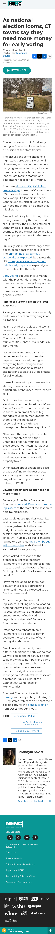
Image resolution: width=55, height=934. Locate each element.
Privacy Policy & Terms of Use (20, 876)
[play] (4, 930)
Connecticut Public (24, 716)
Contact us (11, 852)
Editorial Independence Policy (20, 864)
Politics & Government (26, 731)
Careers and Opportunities (18, 882)
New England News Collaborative (31, 723)
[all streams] (51, 930)
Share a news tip (14, 858)
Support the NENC (15, 870)
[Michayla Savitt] (9, 756)
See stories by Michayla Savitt (34, 801)
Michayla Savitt (31, 752)
